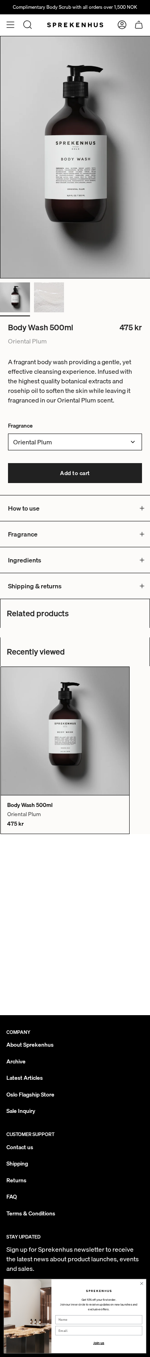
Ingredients (24, 560)
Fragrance (20, 425)
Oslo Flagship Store (30, 1094)
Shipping (17, 1163)
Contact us (19, 1147)
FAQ (11, 1196)
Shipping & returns (35, 586)
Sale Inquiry (20, 1111)
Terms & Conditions (30, 1213)
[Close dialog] (141, 1283)
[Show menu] (10, 25)
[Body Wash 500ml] (65, 731)
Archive (16, 1061)
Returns (16, 1180)
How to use (24, 508)
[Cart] (138, 25)
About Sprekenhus (30, 1044)
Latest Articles (24, 1077)
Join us (98, 1342)
